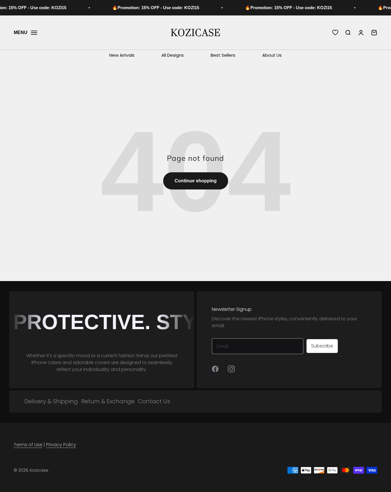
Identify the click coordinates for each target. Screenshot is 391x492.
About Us (272, 55)
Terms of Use (28, 444)
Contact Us (154, 401)
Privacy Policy (61, 444)
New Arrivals (122, 55)
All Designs (172, 55)
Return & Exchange (108, 401)
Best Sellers (223, 55)
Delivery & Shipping (51, 401)
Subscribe (322, 346)
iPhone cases (46, 362)
